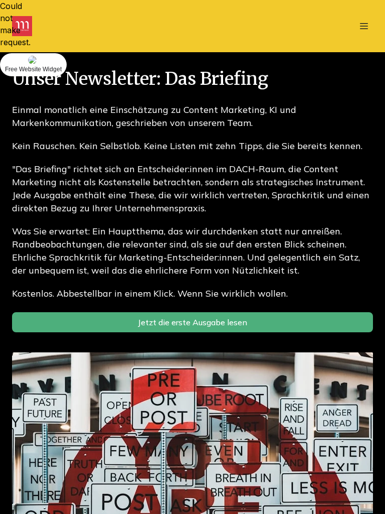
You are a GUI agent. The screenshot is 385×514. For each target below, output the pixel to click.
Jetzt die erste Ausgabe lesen (192, 322)
